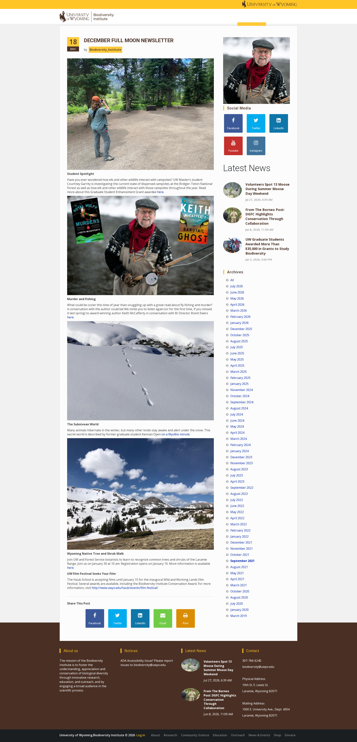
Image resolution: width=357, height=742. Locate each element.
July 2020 (236, 604)
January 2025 (239, 384)
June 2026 (237, 292)
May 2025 (237, 359)
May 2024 (237, 426)
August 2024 (239, 408)
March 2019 (238, 616)
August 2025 (239, 341)
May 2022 (237, 512)
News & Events (259, 735)
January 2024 (239, 451)
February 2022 (240, 530)
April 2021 (237, 579)
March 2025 (238, 372)
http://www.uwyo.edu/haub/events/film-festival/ (125, 588)
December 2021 (241, 542)
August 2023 (239, 469)
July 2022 (236, 500)
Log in (140, 735)
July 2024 (236, 414)
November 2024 (241, 390)
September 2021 (242, 561)
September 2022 (241, 488)
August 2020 (239, 597)
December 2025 (241, 329)
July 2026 (236, 286)
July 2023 (236, 475)
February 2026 (240, 317)
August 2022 (239, 494)
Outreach (238, 735)
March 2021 (238, 585)
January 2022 (239, 536)
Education (220, 735)
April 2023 (237, 481)
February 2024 (240, 445)
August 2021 (239, 567)
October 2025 (239, 335)
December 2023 (241, 457)
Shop (277, 735)
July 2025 (236, 347)
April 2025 (237, 365)
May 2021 (237, 573)
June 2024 (237, 420)
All (232, 280)
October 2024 (239, 396)
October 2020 (239, 591)
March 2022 (238, 524)
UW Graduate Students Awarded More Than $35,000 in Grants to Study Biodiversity (267, 246)
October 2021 (239, 555)
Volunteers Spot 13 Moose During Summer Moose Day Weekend (267, 189)
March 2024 (238, 439)
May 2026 (237, 298)
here (160, 192)
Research (170, 735)
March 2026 (238, 310)
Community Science (195, 735)
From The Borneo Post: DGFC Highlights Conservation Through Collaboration (264, 216)
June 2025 (237, 353)
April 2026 (237, 305)
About (155, 735)
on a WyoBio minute (175, 434)
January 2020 (239, 610)
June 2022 (237, 506)
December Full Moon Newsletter (128, 40)
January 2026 (239, 323)
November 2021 (241, 549)
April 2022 (237, 518)
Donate (290, 735)
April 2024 (237, 433)
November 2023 (241, 463)
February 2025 (240, 378)
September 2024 (241, 402)
